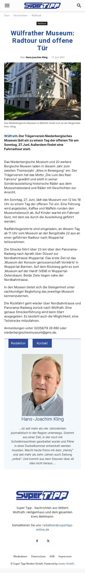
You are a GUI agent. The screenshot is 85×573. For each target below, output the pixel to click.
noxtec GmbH (66, 563)
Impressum (65, 556)
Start (7, 15)
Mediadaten (20, 556)
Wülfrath (36, 15)
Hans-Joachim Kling (36, 57)
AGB (52, 556)
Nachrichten (21, 15)
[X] (48, 541)
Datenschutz (38, 556)
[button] (7, 5)
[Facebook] (37, 541)
